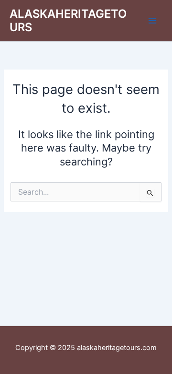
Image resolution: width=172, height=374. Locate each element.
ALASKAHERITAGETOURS (68, 20)
